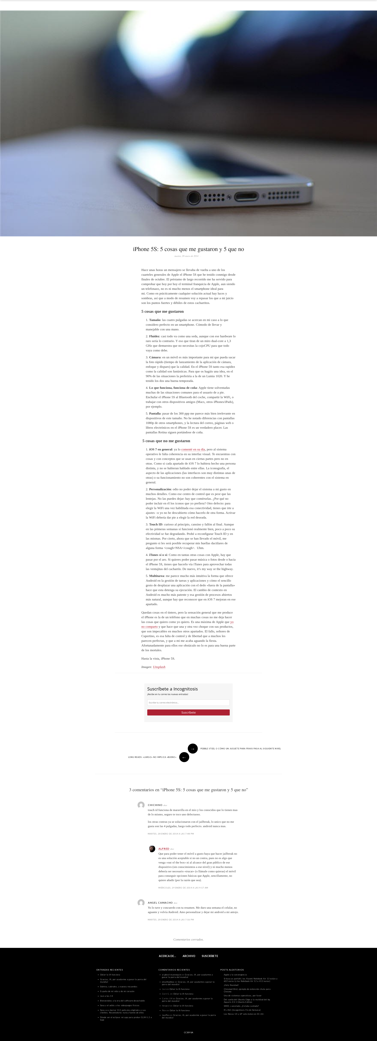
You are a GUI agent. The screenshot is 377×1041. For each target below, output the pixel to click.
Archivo (189, 956)
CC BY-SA (188, 1032)
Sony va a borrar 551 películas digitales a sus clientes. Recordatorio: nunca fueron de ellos (123, 1011)
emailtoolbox (168, 982)
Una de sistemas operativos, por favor (243, 995)
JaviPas (166, 1015)
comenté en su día (193, 449)
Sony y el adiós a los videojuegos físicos (119, 1005)
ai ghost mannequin (171, 974)
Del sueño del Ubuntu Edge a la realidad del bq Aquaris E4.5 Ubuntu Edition (247, 1000)
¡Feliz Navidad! (231, 985)
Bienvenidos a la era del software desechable (122, 1001)
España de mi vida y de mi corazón (117, 991)
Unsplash (159, 667)
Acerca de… (167, 956)
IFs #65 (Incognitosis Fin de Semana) (242, 1010)
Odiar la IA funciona (110, 974)
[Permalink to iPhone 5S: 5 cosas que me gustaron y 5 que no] (188, 124)
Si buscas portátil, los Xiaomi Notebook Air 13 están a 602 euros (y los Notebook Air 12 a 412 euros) (251, 979)
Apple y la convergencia (235, 974)
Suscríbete (188, 712)
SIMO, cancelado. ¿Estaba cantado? (241, 1006)
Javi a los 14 (106, 996)
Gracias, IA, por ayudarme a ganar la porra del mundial (187, 975)
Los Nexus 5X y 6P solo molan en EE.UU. (244, 1014)
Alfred (164, 848)
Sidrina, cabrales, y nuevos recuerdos (118, 986)
